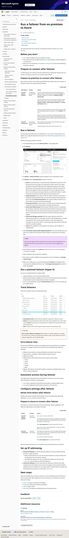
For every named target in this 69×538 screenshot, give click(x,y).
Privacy (31, 535)
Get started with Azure (61, 15)
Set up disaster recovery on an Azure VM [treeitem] (10, 35)
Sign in (65, 11)
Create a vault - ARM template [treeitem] (8, 45)
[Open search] (62, 12)
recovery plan (50, 134)
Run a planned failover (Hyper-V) (29, 43)
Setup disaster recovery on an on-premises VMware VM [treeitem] (10, 39)
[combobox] (9, 21)
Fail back (25, 486)
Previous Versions (13, 535)
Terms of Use (52, 535)
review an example (31, 398)
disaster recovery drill (46, 63)
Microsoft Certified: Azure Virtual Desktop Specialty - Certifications (36, 517)
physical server (58, 135)
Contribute (25, 535)
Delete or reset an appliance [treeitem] (9, 76)
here (35, 444)
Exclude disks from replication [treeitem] (8, 59)
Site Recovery (32, 20)
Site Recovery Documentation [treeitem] (9, 24)
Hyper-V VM (24, 137)
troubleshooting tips (44, 428)
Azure (26, 20)
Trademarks (59, 535)
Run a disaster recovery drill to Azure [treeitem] (11, 92)
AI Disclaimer (4, 535)
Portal (52, 15)
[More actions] (66, 20)
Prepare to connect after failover (29, 39)
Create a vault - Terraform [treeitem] (9, 49)
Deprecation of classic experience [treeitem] (10, 72)
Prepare (25, 484)
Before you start (25, 37)
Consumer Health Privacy (40, 535)
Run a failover (25, 41)
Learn (22, 20)
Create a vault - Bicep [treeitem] (8, 42)
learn (46, 59)
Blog (19, 535)
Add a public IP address (42, 416)
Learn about (26, 488)
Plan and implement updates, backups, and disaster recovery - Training (37, 511)
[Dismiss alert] (66, 3)
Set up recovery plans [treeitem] (11, 89)
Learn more (27, 461)
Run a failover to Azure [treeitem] (11, 95)
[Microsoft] (2, 12)
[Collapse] (17, 19)
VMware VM (50, 135)
